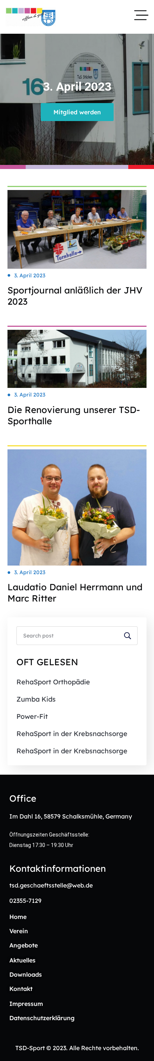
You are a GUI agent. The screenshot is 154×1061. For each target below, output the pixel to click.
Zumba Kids (36, 699)
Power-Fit (32, 716)
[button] (77, 112)
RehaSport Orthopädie (53, 682)
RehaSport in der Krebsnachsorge (71, 733)
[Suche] (127, 636)
